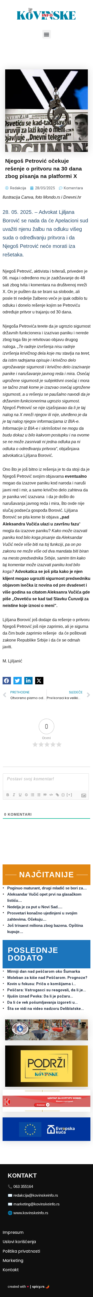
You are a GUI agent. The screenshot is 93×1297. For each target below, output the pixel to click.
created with (29, 1286)
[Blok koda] (51, 795)
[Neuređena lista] (38, 795)
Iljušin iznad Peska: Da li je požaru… (40, 996)
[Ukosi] (14, 795)
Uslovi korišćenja (19, 1242)
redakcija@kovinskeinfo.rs (35, 1195)
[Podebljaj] (7, 795)
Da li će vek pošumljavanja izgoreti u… (42, 1002)
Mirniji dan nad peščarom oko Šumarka (43, 971)
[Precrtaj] (26, 795)
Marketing (13, 1260)
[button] (46, 34)
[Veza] (57, 795)
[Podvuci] (20, 795)
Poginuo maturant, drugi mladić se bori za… (47, 888)
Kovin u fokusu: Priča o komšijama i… (41, 984)
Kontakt (11, 1270)
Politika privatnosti (21, 1251)
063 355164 (23, 1187)
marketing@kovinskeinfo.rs (36, 1204)
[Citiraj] (45, 795)
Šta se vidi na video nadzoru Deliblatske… (45, 1008)
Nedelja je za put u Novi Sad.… (35, 907)
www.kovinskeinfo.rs (30, 1213)
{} (63, 795)
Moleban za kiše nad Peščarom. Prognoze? (47, 977)
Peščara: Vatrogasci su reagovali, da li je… (46, 990)
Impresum (13, 1232)
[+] (69, 795)
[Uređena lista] (32, 795)
